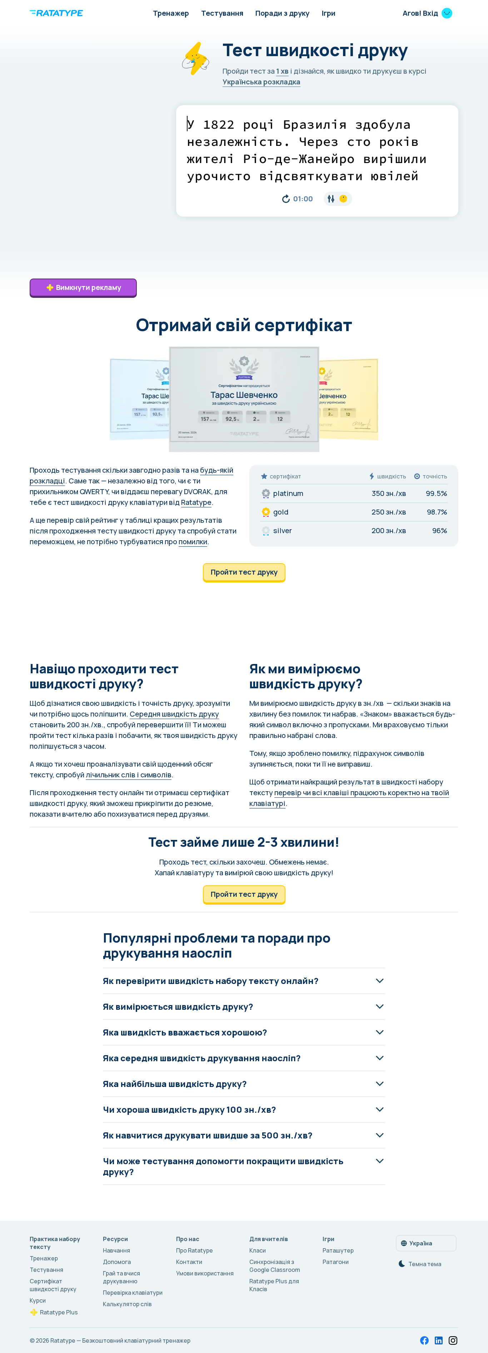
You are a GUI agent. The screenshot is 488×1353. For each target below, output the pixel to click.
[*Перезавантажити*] (286, 199)
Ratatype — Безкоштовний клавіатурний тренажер (120, 1340)
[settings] (338, 199)
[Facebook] (424, 1340)
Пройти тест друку (244, 572)
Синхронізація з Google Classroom (274, 1266)
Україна (420, 1243)
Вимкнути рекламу (88, 287)
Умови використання (205, 1273)
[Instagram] (453, 1340)
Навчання (116, 1250)
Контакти (189, 1262)
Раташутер (338, 1250)
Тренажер (171, 13)
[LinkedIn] (438, 1340)
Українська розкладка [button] (261, 82)
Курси (38, 1300)
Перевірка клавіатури (133, 1293)
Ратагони (336, 1262)
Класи (257, 1250)
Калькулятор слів (127, 1304)
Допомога (117, 1262)
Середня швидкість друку (174, 714)
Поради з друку (282, 13)
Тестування (222, 13)
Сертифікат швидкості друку (53, 1285)
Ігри (328, 13)
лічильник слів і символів (128, 774)
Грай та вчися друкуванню (121, 1277)
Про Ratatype (194, 1250)
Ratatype (196, 502)
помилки (193, 541)
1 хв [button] (282, 71)
